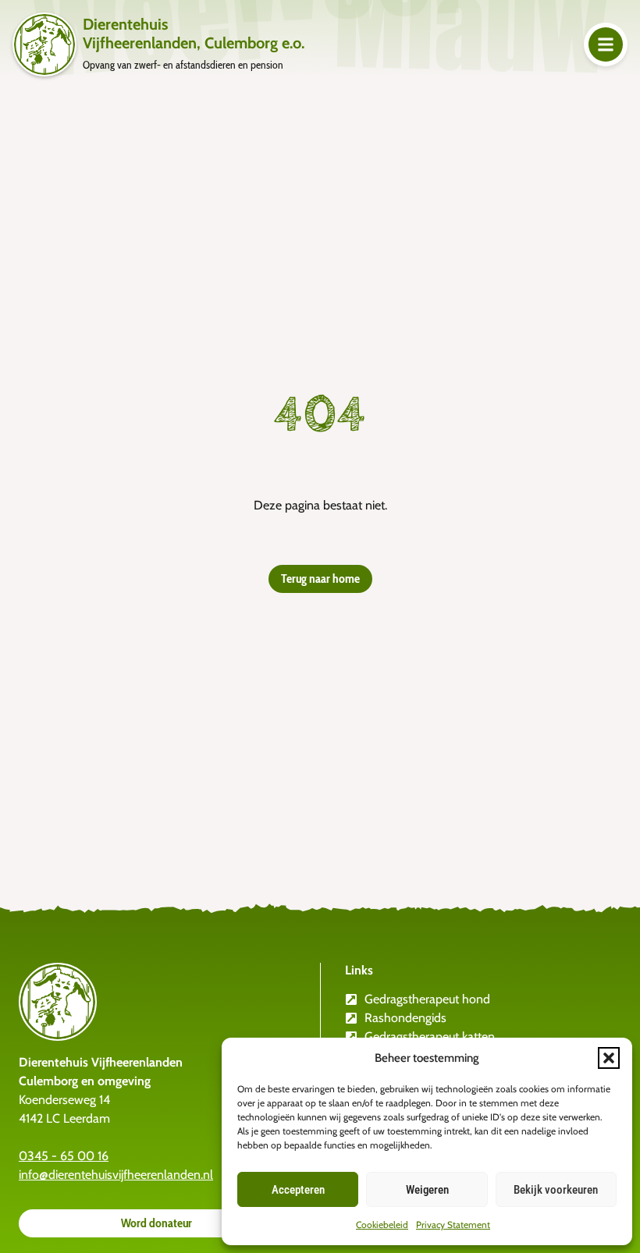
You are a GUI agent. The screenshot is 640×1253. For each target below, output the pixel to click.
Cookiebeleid (382, 1224)
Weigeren (427, 1190)
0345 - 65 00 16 (63, 1155)
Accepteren (298, 1190)
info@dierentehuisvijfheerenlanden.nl (116, 1174)
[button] (609, 1058)
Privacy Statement (453, 1224)
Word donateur (156, 1223)
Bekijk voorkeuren (556, 1190)
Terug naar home (320, 578)
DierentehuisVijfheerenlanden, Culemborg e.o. (193, 33)
